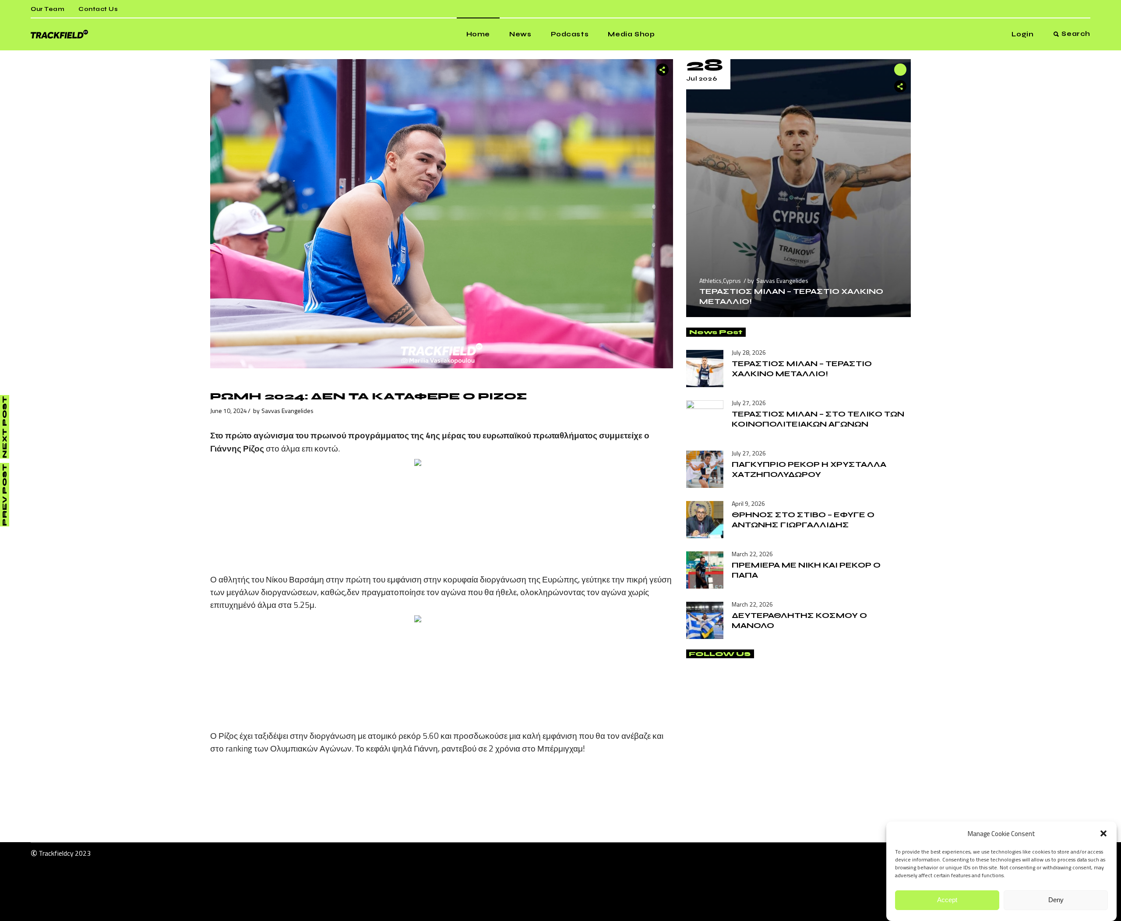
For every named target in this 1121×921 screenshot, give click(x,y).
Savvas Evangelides (287, 410)
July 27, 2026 (749, 402)
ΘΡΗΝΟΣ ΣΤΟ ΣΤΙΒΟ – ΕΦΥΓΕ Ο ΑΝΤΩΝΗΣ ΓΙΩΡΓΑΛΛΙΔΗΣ (803, 519)
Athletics (710, 280)
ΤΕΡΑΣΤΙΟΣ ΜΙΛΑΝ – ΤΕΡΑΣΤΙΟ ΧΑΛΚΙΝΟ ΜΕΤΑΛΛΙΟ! (802, 368)
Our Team (47, 9)
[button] (1103, 833)
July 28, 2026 (749, 352)
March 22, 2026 (752, 553)
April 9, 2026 (748, 503)
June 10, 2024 (228, 410)
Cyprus (732, 280)
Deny (1056, 900)
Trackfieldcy (56, 853)
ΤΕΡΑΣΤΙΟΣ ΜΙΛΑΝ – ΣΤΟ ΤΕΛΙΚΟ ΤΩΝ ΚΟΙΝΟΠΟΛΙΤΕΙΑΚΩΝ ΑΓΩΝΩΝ (818, 419)
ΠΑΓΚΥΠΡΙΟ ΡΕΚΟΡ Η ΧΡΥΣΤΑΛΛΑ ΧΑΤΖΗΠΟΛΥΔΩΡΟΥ (809, 469)
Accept (947, 900)
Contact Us (98, 9)
